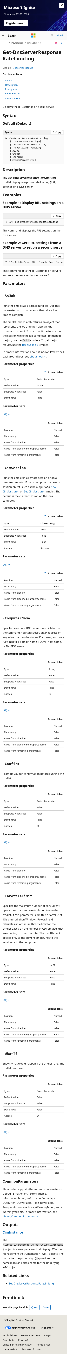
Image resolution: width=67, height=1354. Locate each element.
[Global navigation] (3, 35)
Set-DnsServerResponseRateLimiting (31, 1283)
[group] (33, 262)
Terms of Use (43, 1344)
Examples (10, 89)
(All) (5, 414)
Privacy (22, 1340)
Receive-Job (29, 345)
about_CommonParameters (20, 1216)
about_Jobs (37, 356)
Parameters (11, 93)
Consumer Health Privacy (16, 1344)
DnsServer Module (23, 67)
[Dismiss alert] (61, 5)
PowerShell (17, 42)
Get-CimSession (33, 491)
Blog (46, 1335)
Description (11, 84)
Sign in (60, 35)
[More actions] (61, 42)
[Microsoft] (33, 35)
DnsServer (33, 42)
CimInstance (13, 1232)
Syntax (8, 80)
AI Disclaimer (10, 1335)
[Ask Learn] (56, 42)
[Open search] (52, 35)
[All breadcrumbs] (5, 42)
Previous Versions (30, 1335)
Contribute (8, 1340)
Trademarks (9, 1349)
